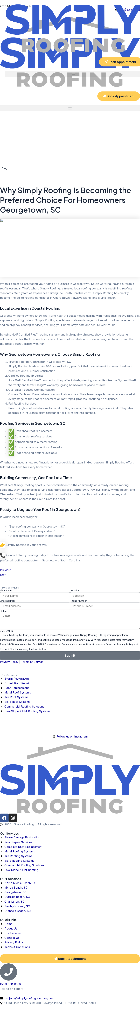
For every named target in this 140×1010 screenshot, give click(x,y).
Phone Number (78, 600)
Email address (8, 600)
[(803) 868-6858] (8, 972)
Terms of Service (32, 662)
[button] (70, 108)
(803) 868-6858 (10, 984)
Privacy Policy (9, 662)
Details (4, 611)
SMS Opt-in (6, 630)
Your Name (6, 590)
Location (75, 590)
